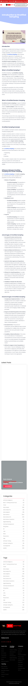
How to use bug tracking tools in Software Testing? (12, 432)
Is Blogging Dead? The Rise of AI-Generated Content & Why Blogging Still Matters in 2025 (13, 381)
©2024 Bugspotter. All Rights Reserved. (14, 681)
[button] (20, 5)
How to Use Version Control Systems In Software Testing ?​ (13, 441)
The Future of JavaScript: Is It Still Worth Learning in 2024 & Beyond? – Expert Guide (13, 370)
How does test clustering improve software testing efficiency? (12, 413)
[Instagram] (2, 642)
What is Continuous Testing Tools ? (13, 422)
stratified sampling (12, 54)
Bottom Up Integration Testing (12, 449)
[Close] (27, 1)
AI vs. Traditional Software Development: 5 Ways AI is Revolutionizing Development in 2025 (13, 391)
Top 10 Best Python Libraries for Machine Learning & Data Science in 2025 (13, 402)
